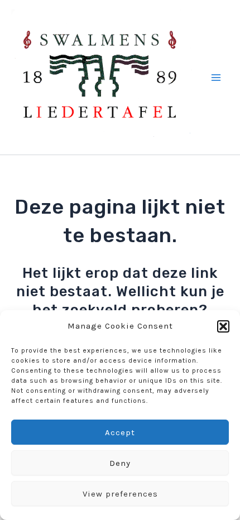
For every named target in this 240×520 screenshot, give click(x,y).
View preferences (120, 494)
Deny (120, 463)
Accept (120, 432)
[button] (223, 326)
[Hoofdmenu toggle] (216, 77)
